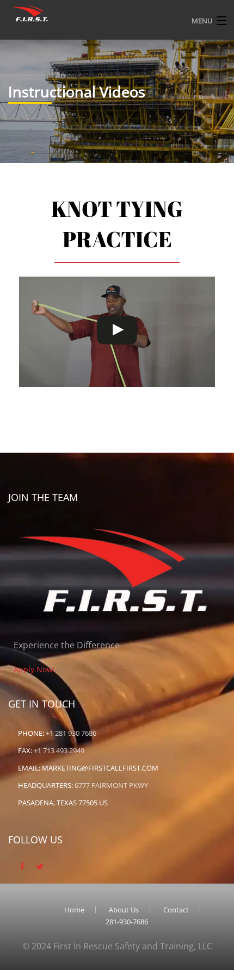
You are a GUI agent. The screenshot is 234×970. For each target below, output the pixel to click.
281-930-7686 (127, 922)
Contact (176, 910)
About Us (124, 910)
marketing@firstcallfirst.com (100, 768)
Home (74, 910)
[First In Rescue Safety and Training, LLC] (30, 12)
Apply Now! (34, 669)
